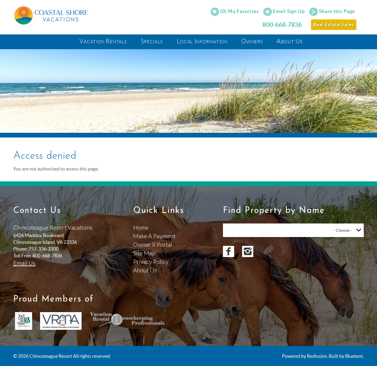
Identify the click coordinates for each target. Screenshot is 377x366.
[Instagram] (247, 251)
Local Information (202, 41)
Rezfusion (317, 356)
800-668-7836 (282, 24)
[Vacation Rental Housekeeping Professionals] (127, 321)
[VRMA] (61, 321)
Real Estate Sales (333, 24)
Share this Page (337, 11)
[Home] (52, 14)
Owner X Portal (152, 244)
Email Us (24, 263)
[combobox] (293, 230)
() (239, 11)
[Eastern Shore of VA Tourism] (23, 321)
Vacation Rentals (103, 41)
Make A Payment (154, 236)
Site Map (144, 253)
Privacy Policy (150, 262)
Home (140, 227)
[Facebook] (228, 251)
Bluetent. (354, 356)
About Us (289, 41)
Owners (252, 41)
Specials (152, 41)
